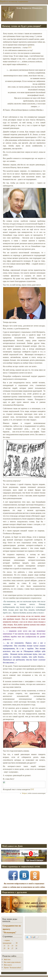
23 (12, 946)
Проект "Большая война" (12, 967)
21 (4, 946)
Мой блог (7, 959)
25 (4, 948)
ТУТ (30, 47)
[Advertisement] (24, 819)
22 (8, 946)
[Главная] (8, 19)
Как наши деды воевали (12, 962)
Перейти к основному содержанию (14, 1)
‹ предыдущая (7, 941)
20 (16, 943)
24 (16, 946)
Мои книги (8, 965)
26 (8, 948)
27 (12, 948)
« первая (7, 940)
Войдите (24, 793)
